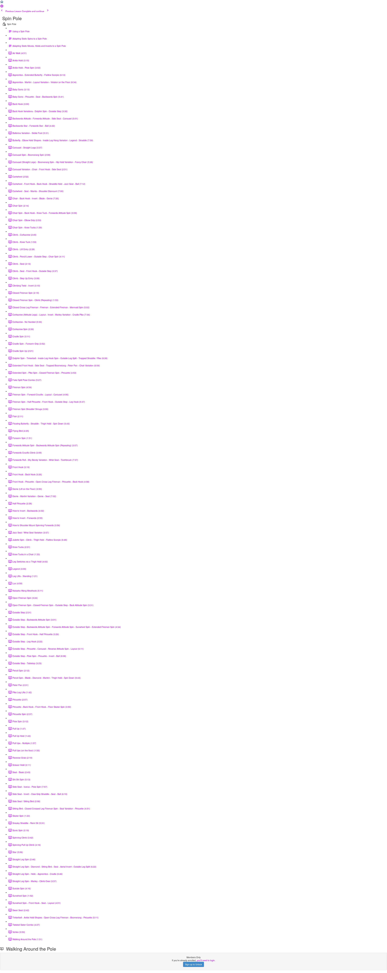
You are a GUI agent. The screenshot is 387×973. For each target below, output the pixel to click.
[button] (2, 2)
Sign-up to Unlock (193, 964)
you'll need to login (206, 960)
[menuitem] (2, 6)
